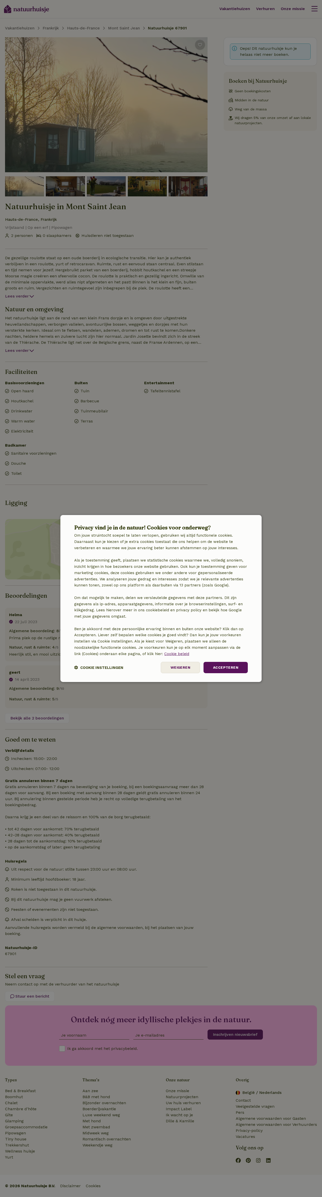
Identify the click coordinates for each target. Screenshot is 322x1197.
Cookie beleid (176, 654)
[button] (98, 667)
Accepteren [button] (225, 667)
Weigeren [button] (180, 667)
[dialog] (161, 598)
